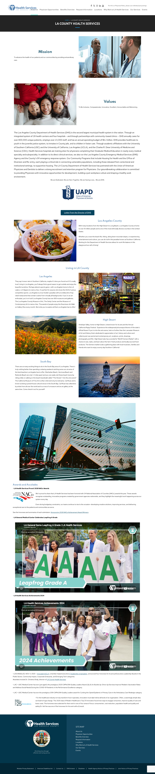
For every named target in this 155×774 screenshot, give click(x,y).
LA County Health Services (56, 679)
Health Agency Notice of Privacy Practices (101, 768)
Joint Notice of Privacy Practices (128, 768)
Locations (79, 742)
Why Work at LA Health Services (87, 745)
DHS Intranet (71, 768)
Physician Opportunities (84, 734)
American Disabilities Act (45, 768)
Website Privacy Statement (25, 768)
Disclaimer (81, 768)
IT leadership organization (78, 674)
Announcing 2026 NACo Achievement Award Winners (69, 512)
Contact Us (59, 768)
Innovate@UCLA (43, 674)
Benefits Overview (82, 737)
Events (78, 750)
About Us (79, 731)
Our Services (80, 748)
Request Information (83, 739)
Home (67, 20)
